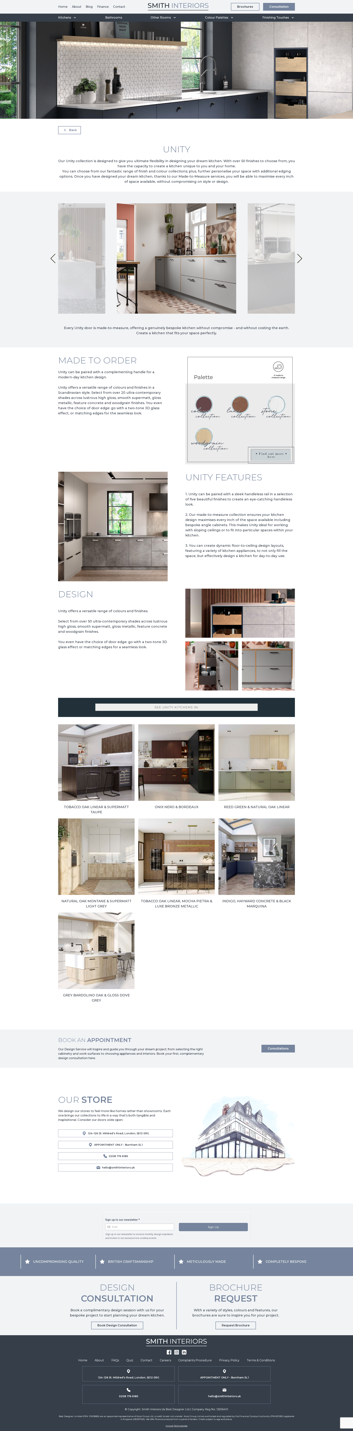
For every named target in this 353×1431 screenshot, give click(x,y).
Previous (52, 258)
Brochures (245, 6)
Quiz (129, 1360)
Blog (89, 6)
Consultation (279, 6)
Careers (165, 1360)
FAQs (115, 1360)
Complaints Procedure (195, 1360)
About (76, 6)
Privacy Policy (229, 1360)
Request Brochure (236, 1325)
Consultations (278, 1048)
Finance (103, 6)
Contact (119, 6)
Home (62, 6)
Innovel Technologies (176, 1425)
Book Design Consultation (117, 1325)
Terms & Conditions (261, 1360)
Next (300, 258)
